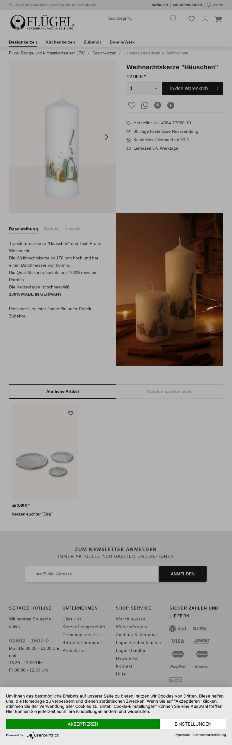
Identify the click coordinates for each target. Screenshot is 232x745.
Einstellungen (193, 724)
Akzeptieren (83, 724)
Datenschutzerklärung (209, 735)
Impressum (183, 735)
